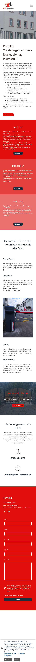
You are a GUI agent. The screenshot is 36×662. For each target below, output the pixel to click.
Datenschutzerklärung (10, 653)
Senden (18, 599)
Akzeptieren (8, 659)
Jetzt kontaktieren (8, 114)
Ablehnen (16, 659)
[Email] (9, 511)
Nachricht (6, 560)
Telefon (6, 539)
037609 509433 (11, 502)
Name (6, 529)
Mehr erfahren (18, 153)
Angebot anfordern (18, 405)
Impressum (22, 653)
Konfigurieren (7, 655)
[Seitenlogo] (8, 6)
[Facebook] (5, 511)
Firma (5, 519)
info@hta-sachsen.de (12, 505)
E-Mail (6, 550)
